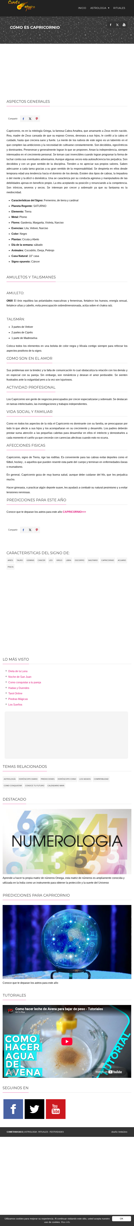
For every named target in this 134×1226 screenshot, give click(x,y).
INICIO (82, 8)
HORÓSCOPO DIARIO (28, 779)
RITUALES (119, 8)
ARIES (10, 560)
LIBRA (68, 560)
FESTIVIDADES (57, 1132)
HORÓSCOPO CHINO (67, 779)
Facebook (23, 118)
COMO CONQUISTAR (13, 786)
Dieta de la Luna (17, 671)
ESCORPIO (79, 560)
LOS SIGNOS (85, 779)
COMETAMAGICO (15, 1132)
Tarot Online (15, 693)
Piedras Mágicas (18, 699)
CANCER (41, 560)
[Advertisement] (67, 68)
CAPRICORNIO (107, 560)
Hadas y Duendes (18, 688)
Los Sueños (15, 704)
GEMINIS (30, 560)
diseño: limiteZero (119, 1132)
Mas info (65, 1222)
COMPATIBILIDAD (101, 779)
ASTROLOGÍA (10, 779)
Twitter (30, 118)
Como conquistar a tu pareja (24, 682)
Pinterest (37, 118)
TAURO (20, 560)
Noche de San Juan (19, 676)
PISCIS (10, 567)
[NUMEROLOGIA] (67, 873)
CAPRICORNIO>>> (74, 511)
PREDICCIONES (47, 779)
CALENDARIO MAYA (56, 786)
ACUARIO (122, 560)
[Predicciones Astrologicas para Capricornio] (67, 978)
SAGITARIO (93, 560)
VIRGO (59, 560)
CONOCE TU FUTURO (34, 786)
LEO (51, 560)
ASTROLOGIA (98, 8)
